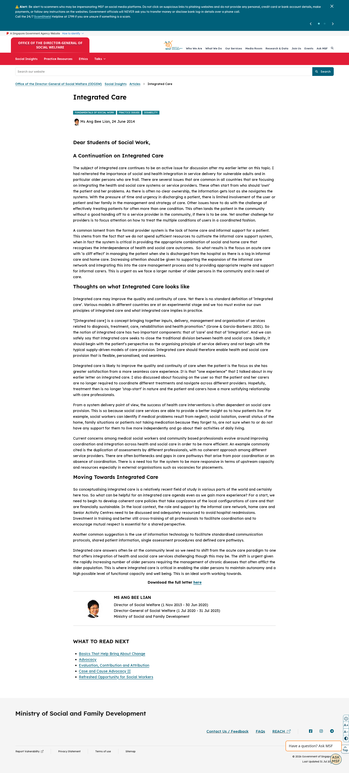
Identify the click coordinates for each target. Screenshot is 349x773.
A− (346, 731)
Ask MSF (322, 48)
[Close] (332, 6)
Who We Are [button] (194, 48)
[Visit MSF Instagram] (321, 731)
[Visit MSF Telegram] (332, 731)
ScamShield (42, 16)
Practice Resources (58, 59)
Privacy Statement (69, 751)
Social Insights (26, 59)
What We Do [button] (213, 48)
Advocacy (88, 659)
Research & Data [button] (277, 48)
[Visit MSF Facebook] (310, 731)
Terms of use (103, 751)
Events (308, 48)
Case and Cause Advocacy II (105, 671)
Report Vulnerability (28, 751)
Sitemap (131, 751)
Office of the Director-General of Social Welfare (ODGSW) (58, 84)
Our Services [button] (233, 48)
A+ (346, 725)
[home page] (173, 45)
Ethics (83, 59)
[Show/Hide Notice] (346, 718)
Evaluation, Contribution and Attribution (114, 665)
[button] (319, 23)
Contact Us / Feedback (227, 731)
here (197, 582)
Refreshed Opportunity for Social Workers (116, 677)
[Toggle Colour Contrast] (346, 738)
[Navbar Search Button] (332, 48)
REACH (279, 731)
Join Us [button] (296, 48)
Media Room (253, 48)
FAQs (260, 731)
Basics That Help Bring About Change (112, 653)
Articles (134, 84)
